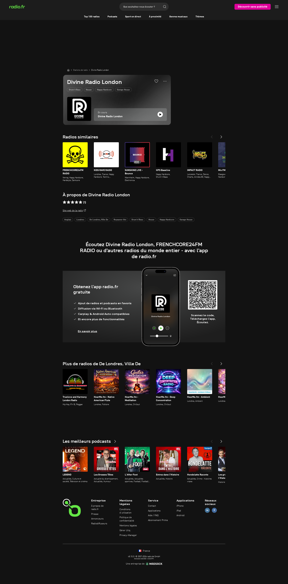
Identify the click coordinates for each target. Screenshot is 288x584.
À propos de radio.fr (97, 507)
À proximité (155, 17)
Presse (94, 514)
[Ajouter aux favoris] (156, 81)
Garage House (123, 90)
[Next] (221, 136)
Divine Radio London (110, 116)
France (146, 551)
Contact (152, 506)
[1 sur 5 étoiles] (64, 202)
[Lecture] (160, 114)
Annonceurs (97, 519)
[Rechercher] (165, 7)
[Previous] (212, 136)
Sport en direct (133, 17)
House (89, 90)
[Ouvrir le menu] (277, 7)
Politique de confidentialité (127, 519)
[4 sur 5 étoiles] (76, 202)
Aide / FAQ (153, 515)
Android (180, 515)
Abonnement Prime (158, 520)
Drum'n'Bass (74, 90)
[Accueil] (68, 70)
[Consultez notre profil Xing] (214, 510)
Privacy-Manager (128, 535)
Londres (80, 220)
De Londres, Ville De (99, 220)
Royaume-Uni (120, 220)
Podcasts (112, 17)
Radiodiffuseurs (99, 523)
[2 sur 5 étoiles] (68, 202)
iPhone (180, 506)
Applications (154, 511)
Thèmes (200, 17)
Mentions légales (128, 525)
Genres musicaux (178, 17)
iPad (178, 511)
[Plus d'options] (165, 81)
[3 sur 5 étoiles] (72, 202)
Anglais (67, 220)
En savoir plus (87, 331)
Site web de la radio (73, 210)
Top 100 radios (92, 17)
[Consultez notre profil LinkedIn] (207, 510)
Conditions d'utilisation (126, 511)
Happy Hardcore (104, 90)
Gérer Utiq (125, 530)
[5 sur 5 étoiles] (80, 202)
